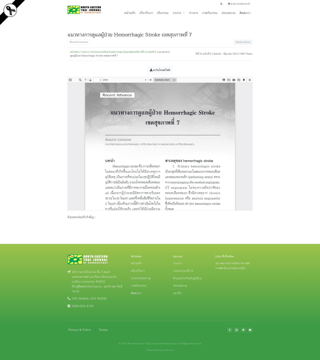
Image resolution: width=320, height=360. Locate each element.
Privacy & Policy (79, 329)
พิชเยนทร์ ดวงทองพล (79, 42)
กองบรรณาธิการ (183, 270)
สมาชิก (177, 293)
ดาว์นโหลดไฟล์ (161, 70)
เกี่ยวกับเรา (146, 12)
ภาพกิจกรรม (210, 12)
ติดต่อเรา (245, 12)
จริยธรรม (162, 12)
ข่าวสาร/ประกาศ (141, 278)
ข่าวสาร (193, 12)
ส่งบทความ (229, 12)
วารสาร (176, 12)
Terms (103, 329)
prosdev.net (167, 350)
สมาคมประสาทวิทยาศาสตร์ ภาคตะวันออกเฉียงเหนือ (232, 266)
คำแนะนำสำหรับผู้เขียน (187, 278)
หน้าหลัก (129, 12)
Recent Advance (243, 42)
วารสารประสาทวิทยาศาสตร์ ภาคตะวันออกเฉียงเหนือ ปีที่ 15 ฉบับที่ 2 (123, 52)
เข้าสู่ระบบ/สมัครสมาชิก (240, 4)
